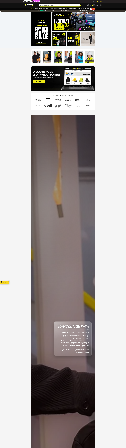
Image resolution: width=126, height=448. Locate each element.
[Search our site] (40, 5)
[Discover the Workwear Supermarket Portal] (63, 78)
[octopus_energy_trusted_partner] (73, 21)
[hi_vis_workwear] (73, 39)
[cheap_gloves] (59, 39)
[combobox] (61, 5)
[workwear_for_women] (88, 39)
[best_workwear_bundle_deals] (41, 29)
